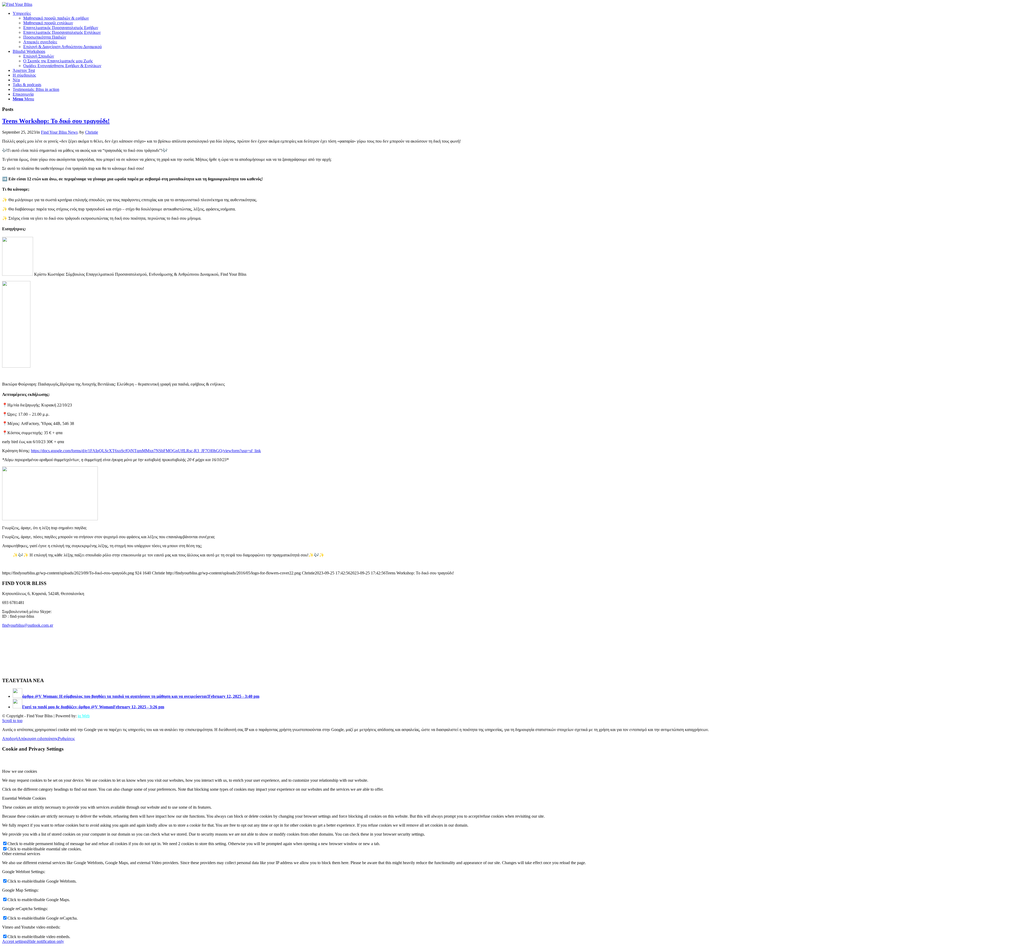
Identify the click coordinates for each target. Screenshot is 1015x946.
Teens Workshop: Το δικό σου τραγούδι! (56, 121)
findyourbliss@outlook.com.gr (27, 625)
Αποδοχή (10, 738)
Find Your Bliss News (59, 132)
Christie (91, 132)
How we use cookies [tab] (19, 771)
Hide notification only (45, 941)
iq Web (84, 716)
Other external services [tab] (21, 853)
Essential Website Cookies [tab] (24, 798)
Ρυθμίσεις (66, 738)
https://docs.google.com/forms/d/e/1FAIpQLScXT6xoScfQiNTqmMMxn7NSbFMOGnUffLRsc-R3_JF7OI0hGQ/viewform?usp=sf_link (146, 450)
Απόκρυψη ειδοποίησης (38, 738)
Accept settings (14, 941)
